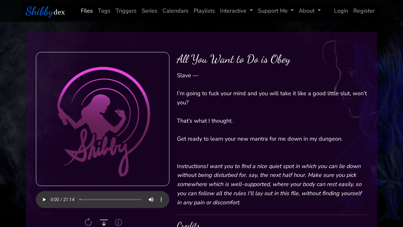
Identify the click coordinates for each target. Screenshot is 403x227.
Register (364, 11)
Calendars (175, 11)
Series (149, 11)
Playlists (204, 11)
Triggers (126, 11)
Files (87, 11)
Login (341, 11)
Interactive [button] (233, 11)
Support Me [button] (273, 11)
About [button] (307, 11)
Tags (104, 11)
